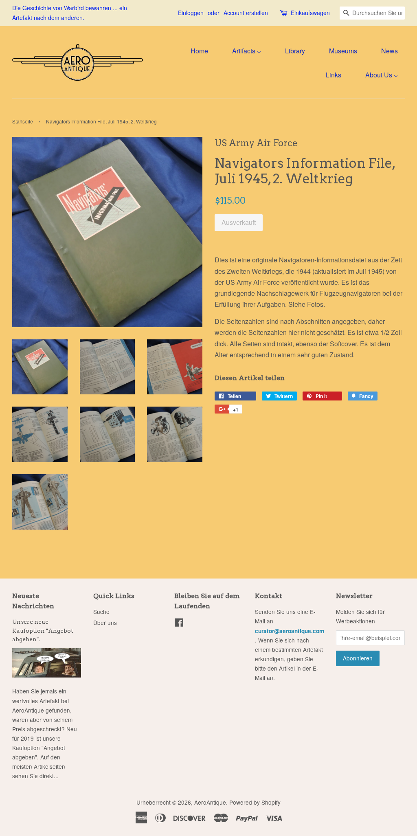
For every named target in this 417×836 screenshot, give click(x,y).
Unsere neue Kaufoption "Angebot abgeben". (42, 630)
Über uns (105, 622)
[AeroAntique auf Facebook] (179, 624)
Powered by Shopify (255, 802)
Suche (101, 611)
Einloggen (191, 13)
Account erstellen (246, 13)
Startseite (22, 121)
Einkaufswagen (310, 13)
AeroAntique (210, 802)
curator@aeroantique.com (289, 631)
